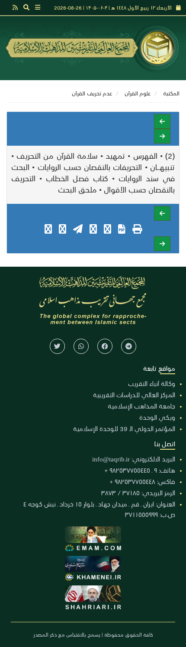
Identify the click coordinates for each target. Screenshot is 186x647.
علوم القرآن (138, 93)
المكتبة (171, 93)
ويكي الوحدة (157, 417)
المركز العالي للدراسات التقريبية (134, 395)
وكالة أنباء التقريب (151, 383)
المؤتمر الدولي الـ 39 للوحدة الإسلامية (124, 428)
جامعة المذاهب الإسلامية (141, 406)
